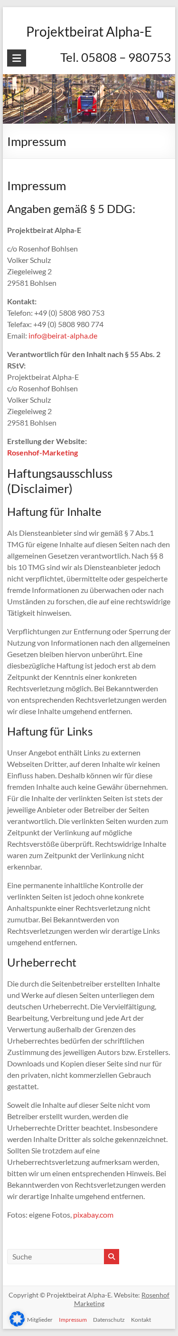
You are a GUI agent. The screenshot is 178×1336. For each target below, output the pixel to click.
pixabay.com (93, 1214)
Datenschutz (109, 1319)
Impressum (73, 1319)
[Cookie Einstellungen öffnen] (17, 1323)
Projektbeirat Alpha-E (89, 31)
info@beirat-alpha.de (62, 335)
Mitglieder (40, 1319)
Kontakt (141, 1319)
